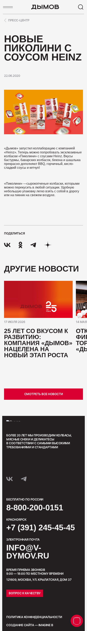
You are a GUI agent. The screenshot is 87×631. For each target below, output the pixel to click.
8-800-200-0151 (34, 507)
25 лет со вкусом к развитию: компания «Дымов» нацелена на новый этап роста (38, 343)
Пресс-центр (19, 20)
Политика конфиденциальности (34, 617)
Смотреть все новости (43, 394)
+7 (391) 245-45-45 (40, 527)
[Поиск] (80, 7)
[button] (32, 390)
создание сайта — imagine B (29, 625)
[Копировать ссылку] (47, 245)
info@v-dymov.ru (27, 551)
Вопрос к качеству (25, 593)
